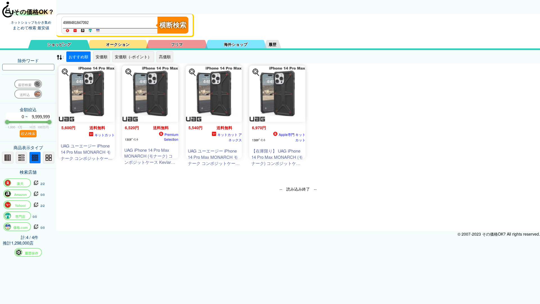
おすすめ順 (78, 56)
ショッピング (59, 44)
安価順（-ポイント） (133, 56)
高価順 (165, 56)
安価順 (101, 56)
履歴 (272, 44)
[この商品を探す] (65, 72)
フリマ (177, 44)
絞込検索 (28, 133)
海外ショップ (236, 44)
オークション (118, 44)
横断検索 (172, 25)
